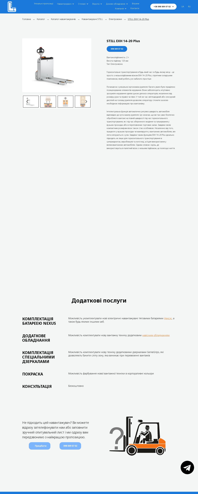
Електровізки (115, 19)
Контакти (135, 8)
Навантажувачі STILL (92, 19)
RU (189, 6)
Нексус (168, 318)
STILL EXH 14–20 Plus (138, 19)
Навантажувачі (64, 4)
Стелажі (82, 4)
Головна (26, 19)
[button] (65, 4)
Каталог (41, 19)
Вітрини (135, 3)
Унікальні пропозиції (43, 3)
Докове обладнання (115, 4)
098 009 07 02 (117, 49)
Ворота (96, 4)
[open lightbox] (56, 65)
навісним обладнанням (156, 335)
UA (182, 6)
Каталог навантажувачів (63, 19)
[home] (11, 6)
